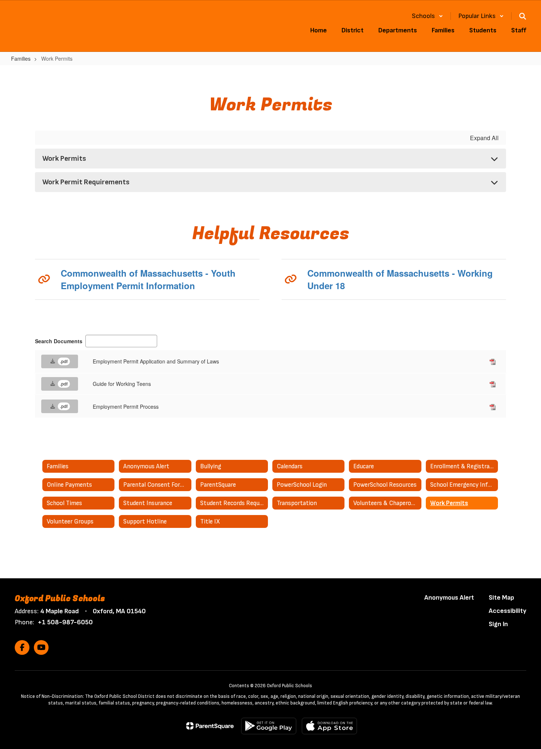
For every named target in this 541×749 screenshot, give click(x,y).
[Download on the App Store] (329, 726)
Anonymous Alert (449, 597)
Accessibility (507, 611)
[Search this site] (522, 16)
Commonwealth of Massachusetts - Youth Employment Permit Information (148, 279)
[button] (427, 16)
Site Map (501, 597)
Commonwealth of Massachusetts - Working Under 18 (400, 279)
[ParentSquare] (210, 725)
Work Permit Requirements (86, 182)
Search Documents (58, 341)
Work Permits (64, 158)
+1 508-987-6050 (65, 622)
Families (21, 58)
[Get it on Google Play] (268, 726)
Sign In (498, 624)
